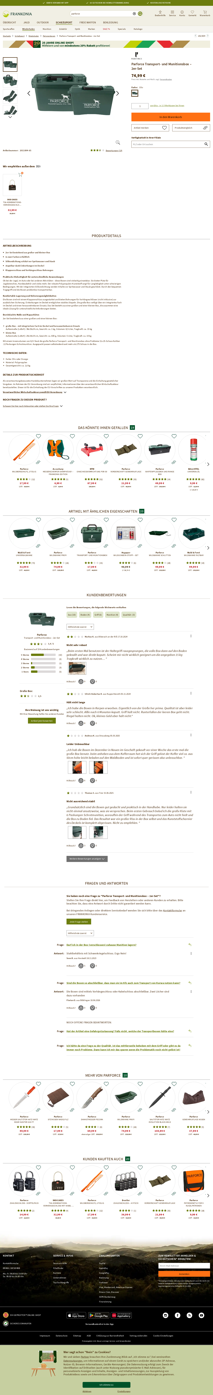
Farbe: (134, 87)
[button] (28, 93)
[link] (172, 13)
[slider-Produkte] (12, 185)
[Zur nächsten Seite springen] (195, 35)
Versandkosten (166, 79)
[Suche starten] (140, 13)
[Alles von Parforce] (136, 55)
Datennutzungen (72, 1360)
